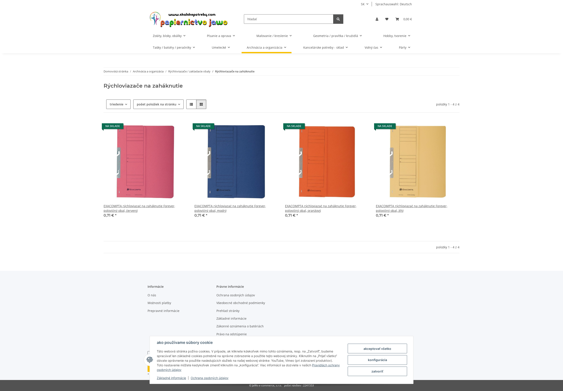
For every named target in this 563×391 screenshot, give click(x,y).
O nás (152, 295)
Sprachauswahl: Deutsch (393, 4)
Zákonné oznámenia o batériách (240, 326)
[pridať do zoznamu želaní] (180, 127)
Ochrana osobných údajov (209, 378)
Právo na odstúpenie (231, 334)
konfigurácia (377, 360)
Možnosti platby (159, 303)
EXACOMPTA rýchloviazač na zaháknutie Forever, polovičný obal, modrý (230, 208)
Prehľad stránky (227, 311)
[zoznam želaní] (387, 19)
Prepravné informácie (163, 311)
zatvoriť (377, 371)
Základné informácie (171, 378)
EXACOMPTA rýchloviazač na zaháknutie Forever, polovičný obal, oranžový (320, 208)
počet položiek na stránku (156, 104)
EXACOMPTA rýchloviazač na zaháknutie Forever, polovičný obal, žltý (411, 208)
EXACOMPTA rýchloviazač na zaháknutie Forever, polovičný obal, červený (139, 208)
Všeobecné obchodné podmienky (240, 303)
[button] (377, 19)
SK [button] (363, 4)
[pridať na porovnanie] (168, 127)
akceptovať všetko (377, 348)
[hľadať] (338, 19)
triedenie (116, 104)
